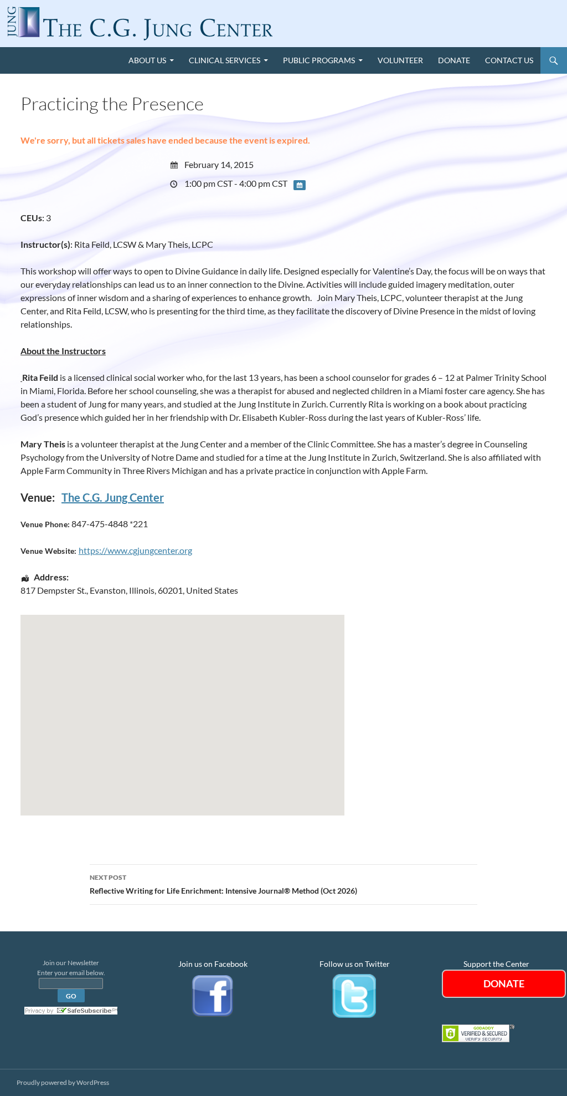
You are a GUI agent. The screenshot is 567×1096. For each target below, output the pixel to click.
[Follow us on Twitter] (354, 995)
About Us (147, 60)
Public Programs (319, 60)
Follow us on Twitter (354, 963)
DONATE (503, 983)
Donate (454, 60)
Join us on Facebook (213, 963)
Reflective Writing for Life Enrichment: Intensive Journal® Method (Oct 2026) (223, 884)
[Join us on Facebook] (212, 995)
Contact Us (509, 60)
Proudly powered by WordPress (63, 1082)
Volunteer (400, 60)
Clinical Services (224, 60)
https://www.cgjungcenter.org (135, 550)
